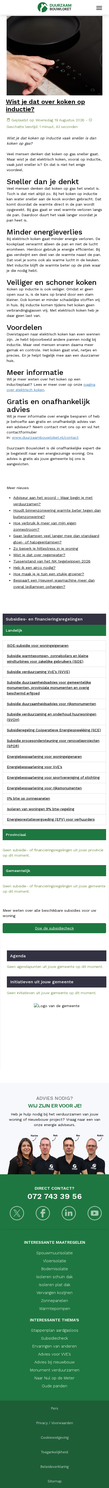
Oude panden (54, 1386)
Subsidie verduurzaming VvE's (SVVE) (38, 672)
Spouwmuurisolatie (54, 1253)
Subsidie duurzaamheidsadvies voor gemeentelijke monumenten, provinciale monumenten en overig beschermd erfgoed (49, 687)
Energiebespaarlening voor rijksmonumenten (44, 788)
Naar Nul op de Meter (54, 1378)
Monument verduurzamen (54, 1370)
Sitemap (55, 1481)
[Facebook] (43, 1214)
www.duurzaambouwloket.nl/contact (45, 437)
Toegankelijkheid (54, 1452)
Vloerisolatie (54, 1261)
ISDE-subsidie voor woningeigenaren (38, 646)
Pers (54, 1408)
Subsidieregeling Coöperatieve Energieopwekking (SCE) (54, 730)
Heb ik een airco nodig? (34, 567)
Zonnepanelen (54, 1300)
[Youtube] (95, 1214)
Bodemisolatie (54, 1268)
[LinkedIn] (69, 1214)
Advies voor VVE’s (54, 1354)
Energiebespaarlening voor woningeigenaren (44, 757)
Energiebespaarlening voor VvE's (34, 767)
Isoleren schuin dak (54, 1276)
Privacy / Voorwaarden (54, 1423)
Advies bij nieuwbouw (54, 1362)
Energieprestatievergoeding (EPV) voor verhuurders (51, 819)
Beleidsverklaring (54, 1467)
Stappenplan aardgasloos (54, 1330)
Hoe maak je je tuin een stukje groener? (48, 574)
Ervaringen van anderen (54, 1346)
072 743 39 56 (54, 1196)
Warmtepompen (54, 1308)
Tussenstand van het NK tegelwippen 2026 (51, 561)
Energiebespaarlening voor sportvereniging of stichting (53, 778)
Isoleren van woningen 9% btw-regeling (40, 809)
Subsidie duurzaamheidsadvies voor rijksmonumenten (51, 704)
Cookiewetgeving (55, 1438)
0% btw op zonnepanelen (28, 798)
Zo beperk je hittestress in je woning (45, 548)
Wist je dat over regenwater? (39, 555)
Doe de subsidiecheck (54, 928)
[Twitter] (17, 1214)
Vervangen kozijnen (54, 1292)
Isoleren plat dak (54, 1284)
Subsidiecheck (54, 1338)
